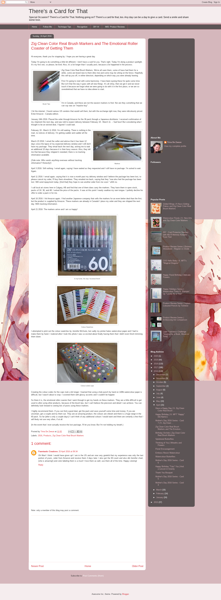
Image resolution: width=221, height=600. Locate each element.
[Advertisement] (87, 539)
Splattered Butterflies (164, 439)
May (158, 401)
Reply (40, 465)
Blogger (125, 594)
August (159, 390)
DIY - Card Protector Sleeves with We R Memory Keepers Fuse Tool (175, 234)
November (161, 378)
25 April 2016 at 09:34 (68, 451)
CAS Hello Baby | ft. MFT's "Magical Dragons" (175, 262)
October (160, 382)
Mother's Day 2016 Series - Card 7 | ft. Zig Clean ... (169, 421)
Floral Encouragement (165, 449)
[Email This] (69, 431)
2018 (156, 364)
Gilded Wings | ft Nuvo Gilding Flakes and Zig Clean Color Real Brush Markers (177, 206)
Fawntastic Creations (48, 451)
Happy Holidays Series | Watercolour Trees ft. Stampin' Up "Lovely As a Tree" (176, 291)
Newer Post (37, 566)
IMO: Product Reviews (115, 27)
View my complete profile (175, 146)
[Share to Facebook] (78, 431)
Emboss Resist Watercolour (167, 453)
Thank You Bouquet (164, 473)
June (158, 397)
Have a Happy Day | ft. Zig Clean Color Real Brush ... (169, 409)
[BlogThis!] (72, 431)
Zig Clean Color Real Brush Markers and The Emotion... (168, 428)
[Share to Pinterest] (81, 431)
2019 (156, 360)
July (158, 393)
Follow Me (47, 27)
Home (34, 27)
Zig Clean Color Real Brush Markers (68, 435)
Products (47, 435)
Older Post (137, 566)
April (158, 405)
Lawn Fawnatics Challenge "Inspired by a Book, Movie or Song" (176, 334)
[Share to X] (75, 431)
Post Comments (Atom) (93, 576)
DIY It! (96, 27)
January (160, 497)
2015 (156, 502)
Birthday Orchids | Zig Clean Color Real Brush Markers (170, 434)
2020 (156, 356)
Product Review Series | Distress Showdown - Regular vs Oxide (177, 247)
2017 (156, 367)
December (161, 374)
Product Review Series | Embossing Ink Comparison (175, 318)
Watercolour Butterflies (165, 456)
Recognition (82, 27)
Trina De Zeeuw (174, 142)
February (160, 493)
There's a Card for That (58, 11)
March (159, 490)
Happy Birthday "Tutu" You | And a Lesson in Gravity (169, 467)
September (161, 386)
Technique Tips (64, 27)
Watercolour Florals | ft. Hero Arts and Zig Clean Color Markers (177, 219)
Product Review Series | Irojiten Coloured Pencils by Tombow (176, 304)
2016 (40, 435)
